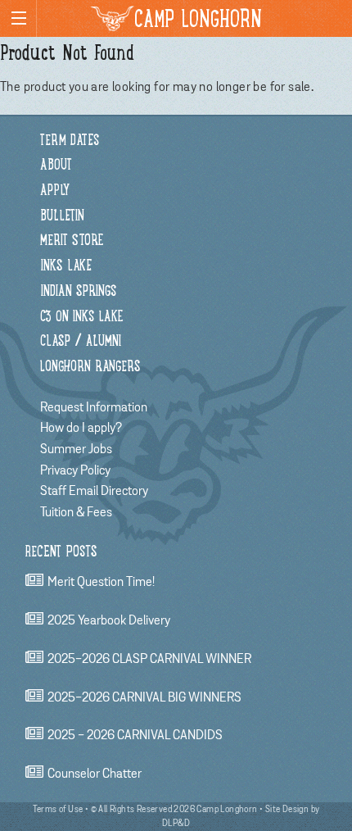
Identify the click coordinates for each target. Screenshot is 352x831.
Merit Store (71, 241)
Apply (55, 191)
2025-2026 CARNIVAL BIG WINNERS (144, 697)
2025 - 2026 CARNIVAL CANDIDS (135, 736)
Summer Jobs (76, 449)
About (56, 166)
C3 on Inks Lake (81, 317)
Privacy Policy (75, 470)
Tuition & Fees (76, 512)
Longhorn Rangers (90, 367)
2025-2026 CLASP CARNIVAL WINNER (149, 659)
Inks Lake (66, 267)
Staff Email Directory (94, 491)
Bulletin (62, 217)
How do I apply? (81, 428)
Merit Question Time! (101, 582)
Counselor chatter (94, 773)
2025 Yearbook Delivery (108, 620)
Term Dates (69, 141)
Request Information (93, 407)
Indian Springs (78, 292)
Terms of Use (58, 809)
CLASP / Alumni (80, 342)
